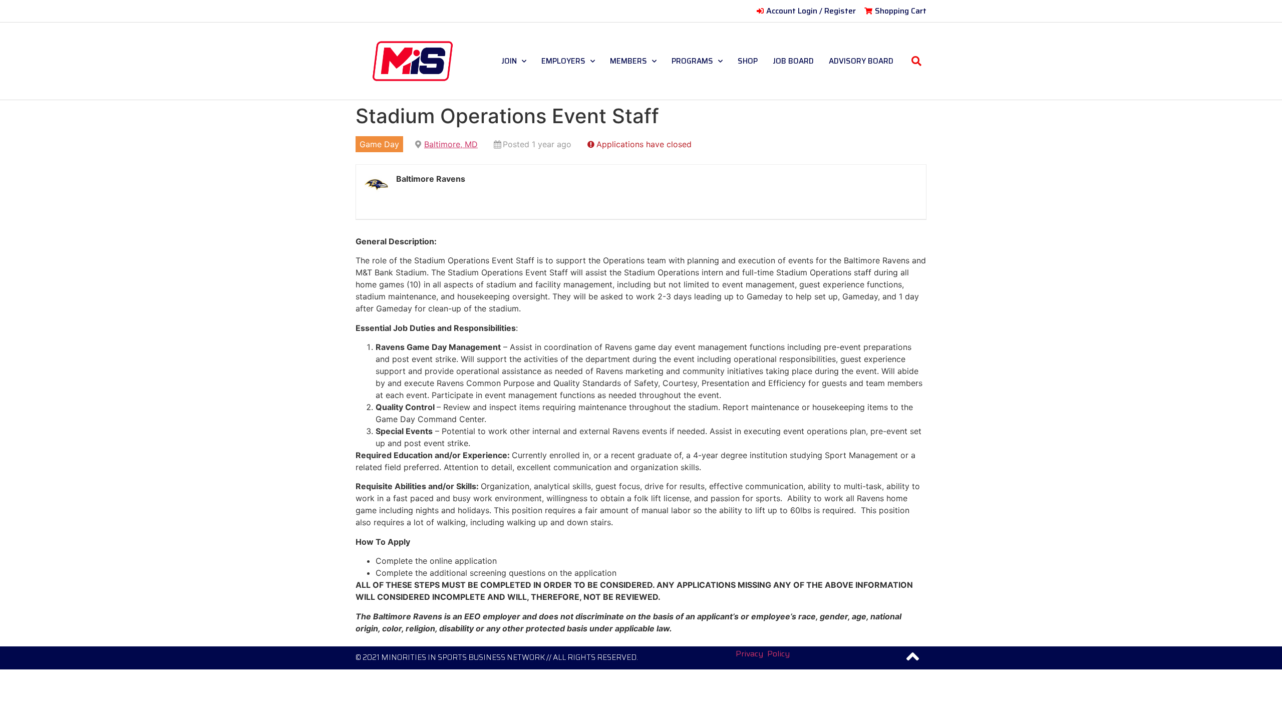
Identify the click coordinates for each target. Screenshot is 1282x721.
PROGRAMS (692, 61)
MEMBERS (628, 61)
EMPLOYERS (563, 61)
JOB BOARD (793, 61)
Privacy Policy (763, 653)
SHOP (748, 61)
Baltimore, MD (451, 144)
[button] (916, 61)
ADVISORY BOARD (861, 61)
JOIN (509, 61)
